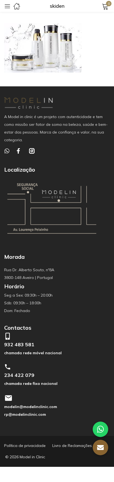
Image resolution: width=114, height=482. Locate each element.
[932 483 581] (7, 336)
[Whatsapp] (7, 151)
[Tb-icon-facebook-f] (19, 151)
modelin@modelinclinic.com (30, 406)
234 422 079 (19, 375)
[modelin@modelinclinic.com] (8, 398)
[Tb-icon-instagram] (32, 151)
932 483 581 (19, 344)
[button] (100, 447)
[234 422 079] (7, 366)
